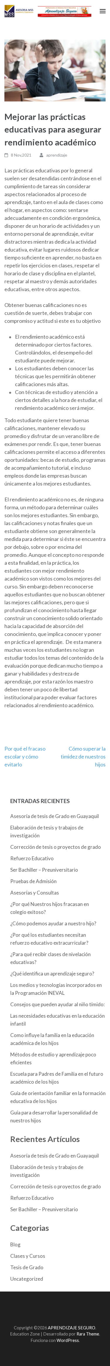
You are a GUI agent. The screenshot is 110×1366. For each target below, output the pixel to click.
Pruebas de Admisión (33, 881)
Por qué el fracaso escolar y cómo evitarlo (24, 756)
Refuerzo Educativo (32, 858)
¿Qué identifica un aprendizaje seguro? (52, 973)
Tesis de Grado (26, 1267)
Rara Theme (88, 1333)
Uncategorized (26, 1279)
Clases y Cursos (27, 1256)
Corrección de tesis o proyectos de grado (55, 847)
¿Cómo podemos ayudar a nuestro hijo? (53, 923)
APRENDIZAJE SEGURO (71, 1327)
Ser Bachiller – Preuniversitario (44, 870)
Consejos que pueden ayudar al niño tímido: (57, 1004)
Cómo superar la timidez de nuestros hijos (83, 756)
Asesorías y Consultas (34, 893)
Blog (15, 1244)
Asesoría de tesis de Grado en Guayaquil (54, 816)
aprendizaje (56, 154)
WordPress (68, 1340)
